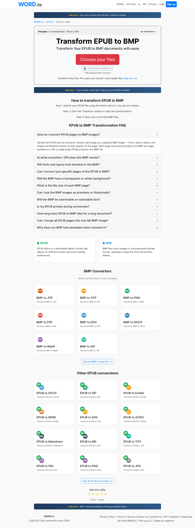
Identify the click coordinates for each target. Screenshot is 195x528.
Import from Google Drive (99, 68)
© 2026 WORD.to (127, 520)
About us (142, 516)
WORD (120, 4)
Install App (186, 516)
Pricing (152, 4)
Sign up (171, 4)
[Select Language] (139, 4)
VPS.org (143, 520)
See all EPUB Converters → (97, 481)
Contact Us (155, 516)
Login (162, 4)
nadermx (169, 520)
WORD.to (39, 21)
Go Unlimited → (148, 31)
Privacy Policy (107, 516)
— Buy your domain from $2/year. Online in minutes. (97, 15)
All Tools (131, 4)
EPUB (50, 21)
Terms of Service (126, 516)
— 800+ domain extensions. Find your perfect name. (97, 506)
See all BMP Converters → (97, 361)
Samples (174, 516)
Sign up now (130, 78)
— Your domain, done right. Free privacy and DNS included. (97, 90)
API (144, 4)
